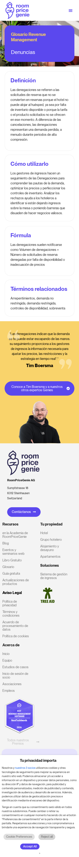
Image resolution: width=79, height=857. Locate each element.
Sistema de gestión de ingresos (53, 576)
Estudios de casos (15, 667)
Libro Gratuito (12, 560)
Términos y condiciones (10, 613)
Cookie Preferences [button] (19, 836)
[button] (70, 10)
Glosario (8, 567)
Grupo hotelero (51, 539)
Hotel (44, 533)
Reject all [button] (47, 836)
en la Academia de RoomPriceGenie (15, 535)
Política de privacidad (9, 603)
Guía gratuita (11, 573)
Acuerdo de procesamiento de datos (15, 625)
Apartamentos (50, 556)
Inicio (6, 654)
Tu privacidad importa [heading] (38, 760)
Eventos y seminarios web (13, 551)
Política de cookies (15, 636)
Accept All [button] (30, 846)
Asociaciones (11, 684)
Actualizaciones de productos (15, 582)
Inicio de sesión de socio (15, 675)
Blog (5, 543)
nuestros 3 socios (25, 768)
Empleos (8, 691)
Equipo (7, 660)
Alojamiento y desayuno (49, 548)
